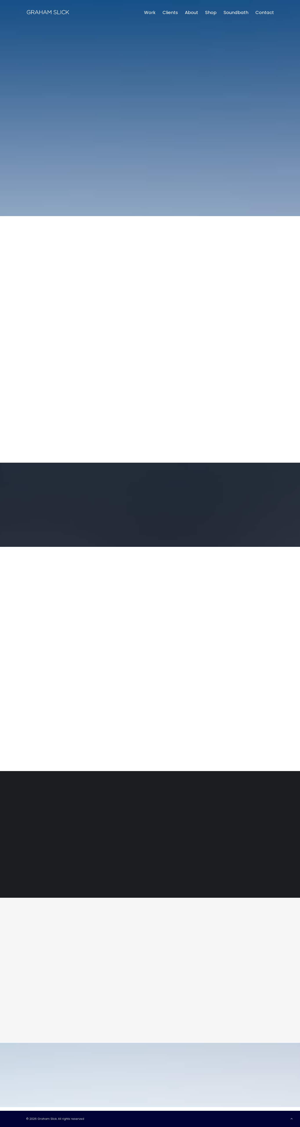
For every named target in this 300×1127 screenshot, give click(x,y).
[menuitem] (151, 12)
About (191, 12)
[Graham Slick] (48, 12)
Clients (170, 12)
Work (149, 12)
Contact (264, 12)
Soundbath (236, 12)
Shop (211, 12)
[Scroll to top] (291, 1118)
